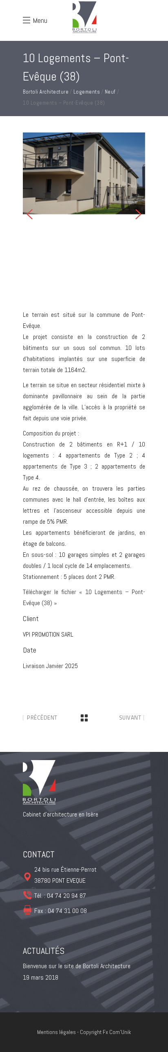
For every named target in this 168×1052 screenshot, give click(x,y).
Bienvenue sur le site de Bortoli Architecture (76, 966)
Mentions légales (57, 1032)
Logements (86, 91)
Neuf (110, 91)
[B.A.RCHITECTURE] (84, 173)
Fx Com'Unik (117, 1032)
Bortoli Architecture (46, 91)
